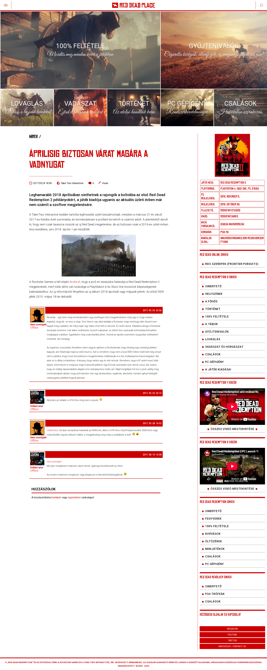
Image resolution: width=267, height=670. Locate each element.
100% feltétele (217, 316)
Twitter (232, 640)
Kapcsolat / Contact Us (232, 646)
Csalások (213, 354)
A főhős (211, 301)
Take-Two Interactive (72, 183)
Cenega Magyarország (232, 224)
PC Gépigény (214, 361)
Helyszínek (213, 293)
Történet (212, 309)
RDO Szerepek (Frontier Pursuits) (231, 264)
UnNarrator (52, 430)
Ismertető (213, 286)
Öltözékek (213, 541)
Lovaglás (212, 339)
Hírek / (35, 136)
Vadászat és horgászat (224, 346)
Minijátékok (215, 548)
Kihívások (213, 533)
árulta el (75, 282)
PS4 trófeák (215, 593)
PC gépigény (214, 564)
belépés (56, 497)
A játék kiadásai (218, 369)
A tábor (211, 324)
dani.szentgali (54, 461)
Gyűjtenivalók (217, 331)
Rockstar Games (229, 216)
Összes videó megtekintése (232, 429)
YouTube (232, 634)
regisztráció (74, 497)
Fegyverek (213, 518)
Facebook (232, 629)
